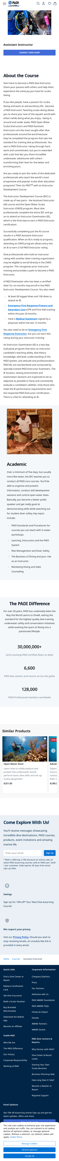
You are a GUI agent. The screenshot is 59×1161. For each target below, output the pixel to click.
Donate (35, 1017)
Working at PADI (11, 1066)
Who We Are (9, 1042)
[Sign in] (44, 4)
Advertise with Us (40, 994)
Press (34, 982)
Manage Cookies (29, 1143)
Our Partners (38, 988)
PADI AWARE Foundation (43, 1000)
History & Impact (40, 1012)
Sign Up (50, 853)
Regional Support (40, 1095)
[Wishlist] (49, 4)
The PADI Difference (13, 1048)
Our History (8, 1054)
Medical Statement (27, 318)
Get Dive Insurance (12, 995)
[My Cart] (55, 4)
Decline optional (29, 1149)
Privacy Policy (21, 937)
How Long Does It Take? (43, 1080)
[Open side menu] (4, 4)
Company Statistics (41, 976)
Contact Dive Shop (29, 52)
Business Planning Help (43, 1074)
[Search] (38, 4)
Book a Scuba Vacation (14, 1001)
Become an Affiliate (12, 1026)
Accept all (29, 1156)
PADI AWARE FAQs (40, 1006)
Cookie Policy (16, 1137)
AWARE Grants (38, 1029)
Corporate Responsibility (15, 1060)
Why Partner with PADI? (43, 1049)
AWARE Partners (39, 1023)
